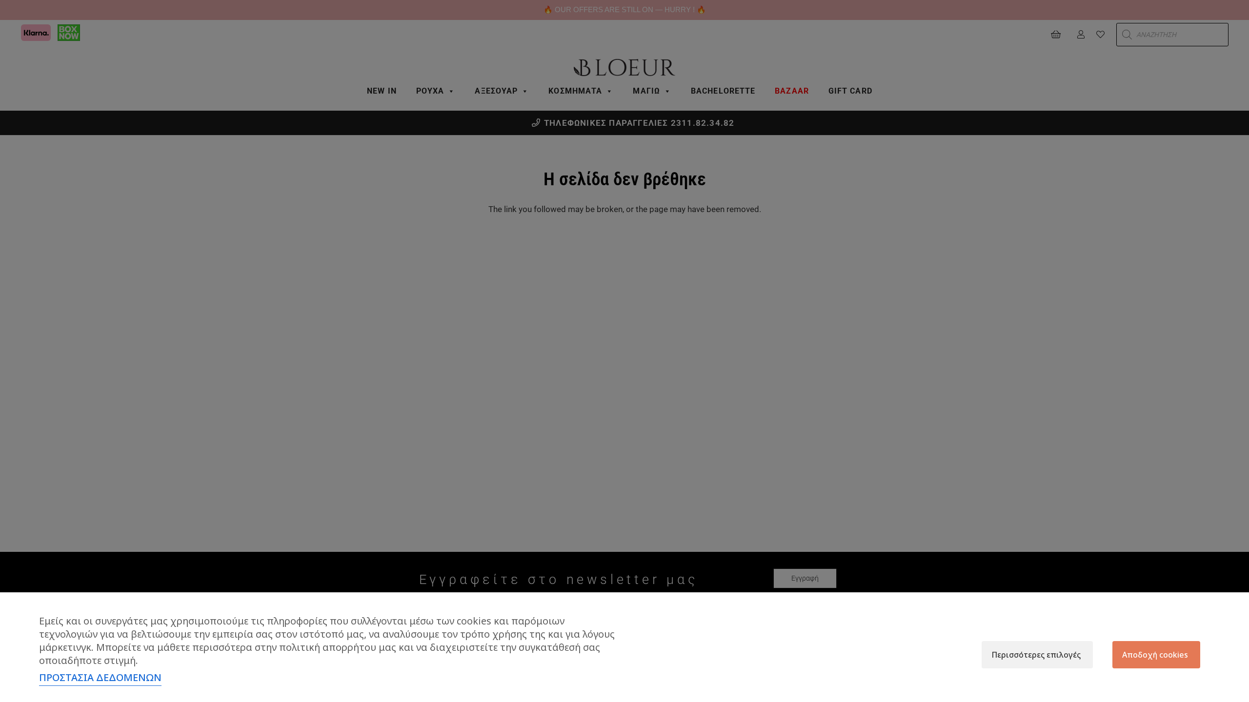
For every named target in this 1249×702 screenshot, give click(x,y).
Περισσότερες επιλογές (1036, 654)
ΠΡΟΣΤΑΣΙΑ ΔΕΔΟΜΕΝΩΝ (100, 677)
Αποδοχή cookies (1155, 654)
